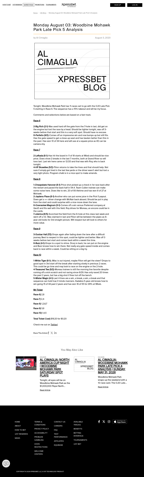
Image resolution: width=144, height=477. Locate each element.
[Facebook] (48, 332)
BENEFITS (78, 429)
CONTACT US (59, 422)
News (35, 13)
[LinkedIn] (55, 332)
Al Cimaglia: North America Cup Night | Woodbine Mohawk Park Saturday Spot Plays (54, 367)
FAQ (55, 430)
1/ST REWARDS (21, 434)
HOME (17, 422)
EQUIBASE (58, 445)
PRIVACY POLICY (41, 429)
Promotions (39, 5)
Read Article (45, 390)
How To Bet (7, 5)
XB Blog (43, 13)
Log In (134, 5)
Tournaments (51, 5)
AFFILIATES (59, 441)
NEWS (17, 438)
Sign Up (117, 5)
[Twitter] (51, 332)
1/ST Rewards (17, 5)
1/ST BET (77, 444)
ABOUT (18, 426)
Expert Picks (28, 5)
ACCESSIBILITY (40, 433)
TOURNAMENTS (80, 440)
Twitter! (54, 324)
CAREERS (58, 426)
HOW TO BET (20, 430)
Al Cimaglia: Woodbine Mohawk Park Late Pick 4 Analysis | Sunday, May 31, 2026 (113, 366)
